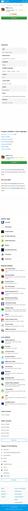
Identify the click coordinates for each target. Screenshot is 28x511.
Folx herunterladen (6, 141)
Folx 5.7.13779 (5, 430)
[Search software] (23, 1)
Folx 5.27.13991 (5, 424)
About (2, 488)
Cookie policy (18, 491)
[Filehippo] (5, 1)
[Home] (1, 5)
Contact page (15, 188)
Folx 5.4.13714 (5, 436)
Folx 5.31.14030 (5, 414)
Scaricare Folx (5, 149)
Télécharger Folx (5, 139)
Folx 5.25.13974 (5, 427)
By (10, 10)
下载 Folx (3, 146)
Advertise (3, 494)
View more (14, 440)
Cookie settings (18, 502)
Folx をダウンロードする (7, 134)
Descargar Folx (5, 144)
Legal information (19, 496)
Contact (3, 491)
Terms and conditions (20, 488)
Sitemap (3, 496)
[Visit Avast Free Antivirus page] (14, 14)
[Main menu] (26, 1)
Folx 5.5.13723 (5, 433)
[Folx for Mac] (3, 9)
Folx (9, 8)
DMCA (16, 499)
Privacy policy (18, 494)
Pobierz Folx (4, 136)
